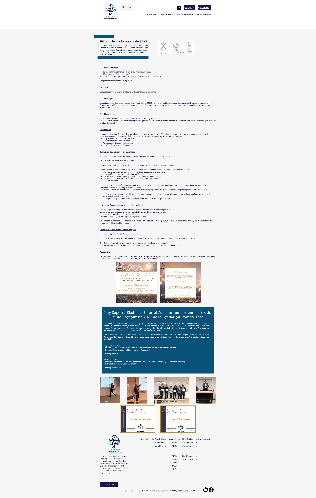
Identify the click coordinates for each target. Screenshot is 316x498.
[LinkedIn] (179, 8)
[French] (123, 7)
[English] (130, 7)
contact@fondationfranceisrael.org (155, 156)
